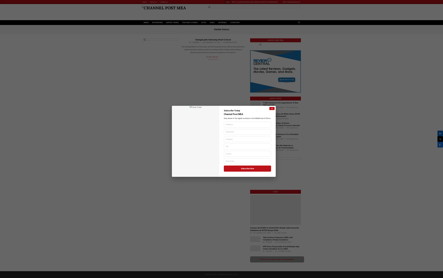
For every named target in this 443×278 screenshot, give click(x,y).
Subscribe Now (247, 168)
